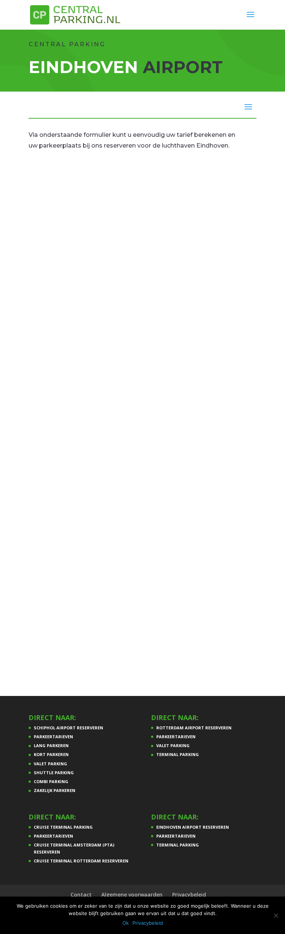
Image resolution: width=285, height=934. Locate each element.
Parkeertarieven (53, 736)
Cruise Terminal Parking (63, 827)
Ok (125, 923)
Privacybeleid (189, 894)
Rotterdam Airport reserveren (194, 727)
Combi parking (51, 781)
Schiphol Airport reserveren (68, 727)
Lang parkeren (51, 745)
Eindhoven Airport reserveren (192, 827)
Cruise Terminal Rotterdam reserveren (81, 861)
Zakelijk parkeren (54, 790)
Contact (81, 894)
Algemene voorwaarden (132, 894)
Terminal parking (177, 754)
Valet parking (50, 763)
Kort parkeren (51, 754)
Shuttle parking (54, 772)
